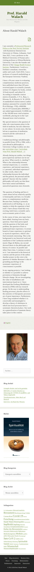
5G (4, 510)
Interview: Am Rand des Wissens (14, 402)
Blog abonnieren (14, 558)
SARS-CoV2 (19, 539)
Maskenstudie (14, 531)
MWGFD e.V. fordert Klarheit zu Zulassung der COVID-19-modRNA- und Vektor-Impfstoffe (17, 393)
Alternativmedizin (18, 510)
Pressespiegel (22, 536)
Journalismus (7, 526)
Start (6, 558)
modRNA (25, 534)
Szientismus (16, 544)
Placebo (17, 536)
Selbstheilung (15, 541)
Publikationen (8, 563)
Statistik (6, 544)
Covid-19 (18, 515)
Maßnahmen (21, 531)
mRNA (5, 536)
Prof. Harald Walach (17, 15)
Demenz (25, 516)
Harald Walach (9, 522)
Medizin (19, 533)
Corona (27, 513)
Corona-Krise (8, 516)
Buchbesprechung (20, 513)
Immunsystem (27, 522)
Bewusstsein (9, 513)
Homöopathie (19, 522)
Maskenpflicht (7, 531)
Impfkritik (8, 524)
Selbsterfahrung (8, 541)
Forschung (8, 519)
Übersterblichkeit (22, 548)
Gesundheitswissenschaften (21, 519)
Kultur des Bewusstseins (13, 529)
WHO (5, 546)
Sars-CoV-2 (9, 538)
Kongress (26, 526)
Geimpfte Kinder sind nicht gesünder (15, 388)
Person (8, 561)
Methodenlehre (24, 561)
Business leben (25, 558)
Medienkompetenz (10, 534)
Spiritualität (22, 541)
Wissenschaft (12, 546)
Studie (11, 544)
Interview (22, 524)
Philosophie (11, 536)
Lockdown (25, 529)
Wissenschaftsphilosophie (11, 548)
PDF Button (29, 39)
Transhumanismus (23, 544)
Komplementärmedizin (17, 526)
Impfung (16, 524)
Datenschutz (26, 563)
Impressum (17, 563)
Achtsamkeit (8, 510)
